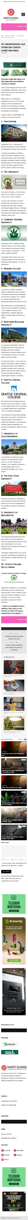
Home (2, 35)
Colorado (12, 192)
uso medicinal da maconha (11, 248)
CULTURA (12, 35)
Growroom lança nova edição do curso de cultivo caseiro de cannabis (13, 732)
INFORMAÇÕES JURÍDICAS (8, 1138)
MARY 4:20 (7, 606)
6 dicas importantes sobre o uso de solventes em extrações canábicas (13, 693)
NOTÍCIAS (7, 35)
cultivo (3, 308)
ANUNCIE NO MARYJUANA (8, 1105)
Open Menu (23, 14)
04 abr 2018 (3, 53)
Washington (17, 411)
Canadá (12, 289)
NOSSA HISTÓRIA (6, 1134)
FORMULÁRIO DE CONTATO (9, 1101)
